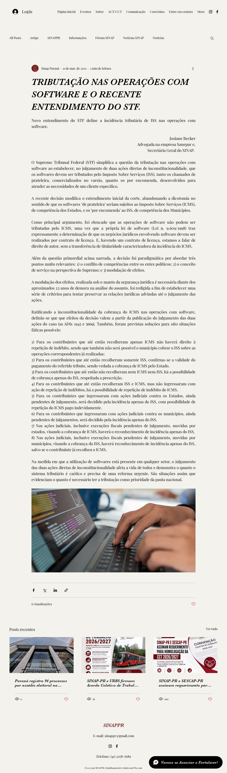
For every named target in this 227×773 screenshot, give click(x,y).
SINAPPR (53, 38)
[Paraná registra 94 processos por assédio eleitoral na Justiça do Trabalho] (42, 655)
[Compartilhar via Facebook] (33, 590)
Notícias (158, 38)
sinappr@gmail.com (119, 736)
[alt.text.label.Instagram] (210, 12)
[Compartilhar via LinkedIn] (55, 590)
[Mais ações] (193, 68)
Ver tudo (212, 629)
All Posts (15, 38)
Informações (77, 38)
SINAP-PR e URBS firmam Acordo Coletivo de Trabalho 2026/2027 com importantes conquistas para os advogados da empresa (113, 683)
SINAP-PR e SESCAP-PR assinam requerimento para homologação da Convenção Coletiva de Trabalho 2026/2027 (184, 683)
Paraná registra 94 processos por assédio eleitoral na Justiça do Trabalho (41, 683)
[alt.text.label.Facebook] (217, 12)
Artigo (34, 38)
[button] (212, 38)
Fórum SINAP (104, 38)
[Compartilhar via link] (66, 590)
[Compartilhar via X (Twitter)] (44, 590)
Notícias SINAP (133, 38)
